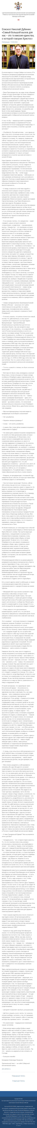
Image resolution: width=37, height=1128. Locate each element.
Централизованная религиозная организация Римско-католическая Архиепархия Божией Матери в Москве (18, 14)
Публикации (5, 42)
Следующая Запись (18, 1081)
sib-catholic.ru (6, 1069)
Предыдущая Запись (18, 1076)
